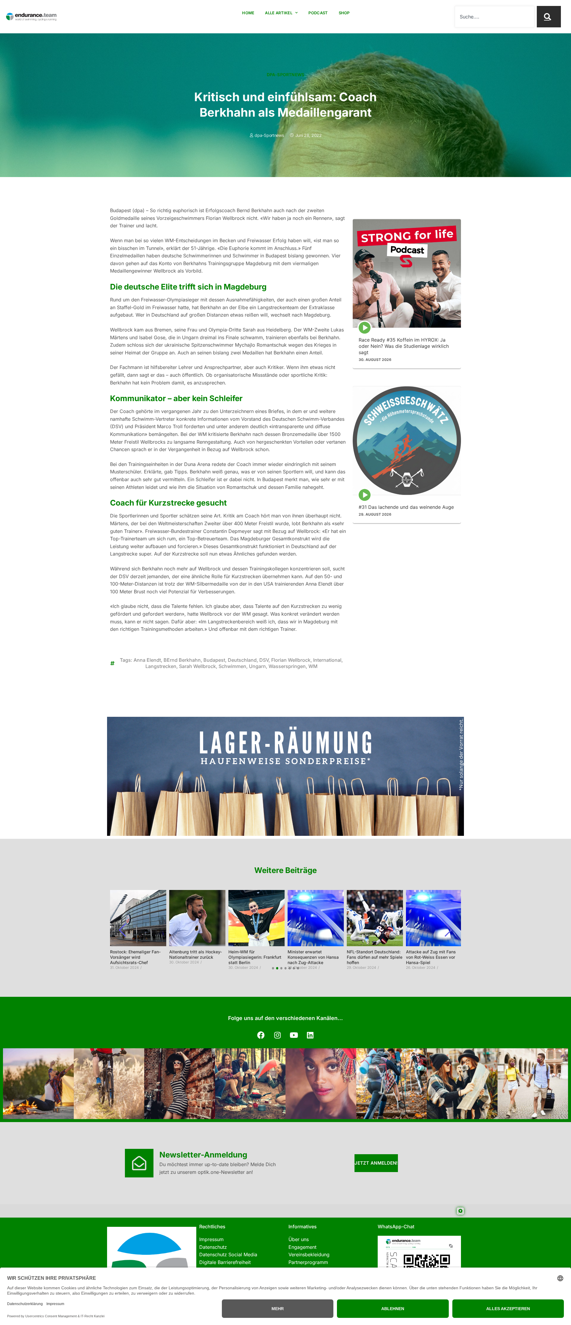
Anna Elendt (147, 660)
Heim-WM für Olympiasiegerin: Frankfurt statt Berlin (254, 957)
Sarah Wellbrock (197, 666)
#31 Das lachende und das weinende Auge (406, 507)
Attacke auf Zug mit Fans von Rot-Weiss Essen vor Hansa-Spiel (431, 957)
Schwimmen (232, 666)
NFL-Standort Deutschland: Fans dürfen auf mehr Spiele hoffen (374, 957)
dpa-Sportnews (286, 74)
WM (313, 666)
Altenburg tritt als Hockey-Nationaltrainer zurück (195, 954)
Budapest (214, 660)
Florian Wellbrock (290, 660)
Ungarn (257, 666)
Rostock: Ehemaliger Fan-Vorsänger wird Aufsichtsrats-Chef (135, 957)
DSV (264, 660)
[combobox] (494, 16)
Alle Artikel (278, 12)
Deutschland (242, 660)
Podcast (318, 12)
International (327, 660)
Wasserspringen (287, 666)
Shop (344, 12)
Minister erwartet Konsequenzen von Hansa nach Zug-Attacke (313, 957)
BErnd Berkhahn (182, 660)
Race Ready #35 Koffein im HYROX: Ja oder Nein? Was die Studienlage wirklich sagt (404, 346)
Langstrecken (160, 666)
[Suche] (549, 16)
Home (248, 12)
